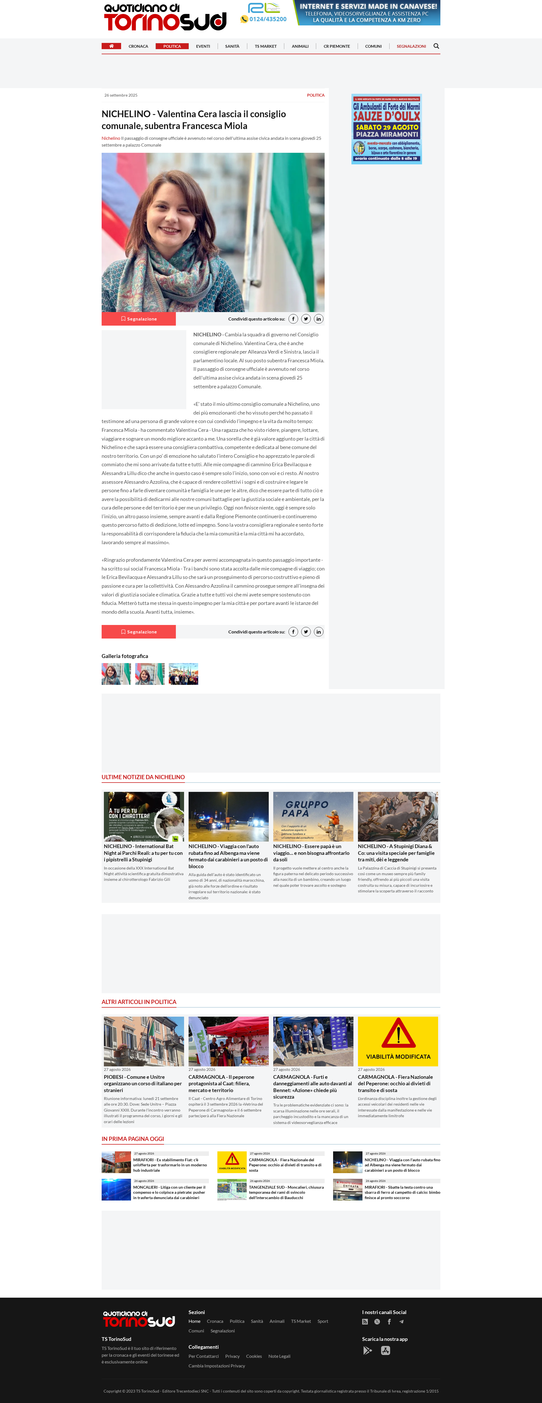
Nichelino (111, 138)
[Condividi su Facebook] (293, 319)
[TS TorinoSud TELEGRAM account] (401, 1321)
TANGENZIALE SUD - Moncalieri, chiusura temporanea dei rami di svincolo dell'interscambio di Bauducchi (286, 1192)
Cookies (254, 1356)
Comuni (373, 46)
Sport (323, 1321)
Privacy (232, 1356)
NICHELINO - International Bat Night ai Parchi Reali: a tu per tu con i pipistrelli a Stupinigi (143, 852)
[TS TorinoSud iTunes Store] (385, 1350)
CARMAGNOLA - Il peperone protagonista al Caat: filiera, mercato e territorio (221, 1083)
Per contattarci (204, 1356)
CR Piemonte (337, 46)
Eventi (203, 46)
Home (194, 1321)
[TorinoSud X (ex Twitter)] (377, 1321)
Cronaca (138, 46)
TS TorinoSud (147, 1391)
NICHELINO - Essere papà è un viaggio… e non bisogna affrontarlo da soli (311, 852)
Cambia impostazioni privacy (217, 1365)
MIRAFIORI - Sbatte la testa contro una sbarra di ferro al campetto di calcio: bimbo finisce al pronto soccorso (402, 1192)
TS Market (266, 46)
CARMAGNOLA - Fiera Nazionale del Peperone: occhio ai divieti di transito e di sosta (395, 1083)
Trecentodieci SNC (192, 1391)
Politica (172, 46)
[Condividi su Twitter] (306, 319)
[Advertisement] (386, 208)
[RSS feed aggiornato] (365, 1321)
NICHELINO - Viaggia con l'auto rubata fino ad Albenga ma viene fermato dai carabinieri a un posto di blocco (228, 856)
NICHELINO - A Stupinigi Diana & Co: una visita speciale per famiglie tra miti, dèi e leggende (396, 852)
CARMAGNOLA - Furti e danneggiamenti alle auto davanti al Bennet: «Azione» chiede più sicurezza (312, 1087)
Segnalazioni (411, 46)
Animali (300, 46)
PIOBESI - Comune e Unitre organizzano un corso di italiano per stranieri (143, 1083)
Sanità (232, 46)
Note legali (279, 1356)
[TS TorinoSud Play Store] (367, 1350)
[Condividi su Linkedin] (319, 319)
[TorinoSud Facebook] (389, 1321)
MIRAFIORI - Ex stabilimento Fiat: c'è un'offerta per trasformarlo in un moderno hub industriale (170, 1165)
